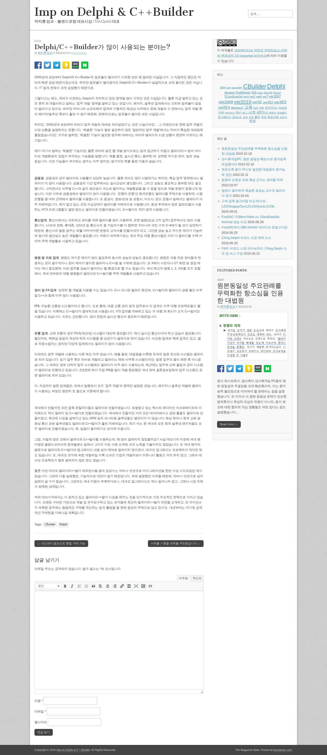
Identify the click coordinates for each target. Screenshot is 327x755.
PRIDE (37, 41)
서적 (252, 112)
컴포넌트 (273, 117)
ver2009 (226, 102)
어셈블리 (282, 112)
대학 (261, 107)
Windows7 (237, 107)
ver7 (265, 96)
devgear (229, 92)
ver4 (246, 96)
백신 (238, 112)
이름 (38, 701)
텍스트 (197, 578)
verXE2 (268, 102)
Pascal (277, 92)
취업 (263, 117)
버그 (245, 112)
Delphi (63, 524)
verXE (257, 102)
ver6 (259, 96)
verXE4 (224, 107)
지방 (251, 117)
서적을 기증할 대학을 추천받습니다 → (176, 543)
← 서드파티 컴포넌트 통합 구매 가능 (61, 543)
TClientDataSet (233, 96)
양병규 (272, 112)
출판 (257, 117)
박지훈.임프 (45, 52)
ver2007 (275, 96)
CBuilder (49, 524)
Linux (260, 92)
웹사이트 (40, 722)
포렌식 (283, 117)
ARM (222, 87)
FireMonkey (243, 92)
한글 (252, 121)
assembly (237, 87)
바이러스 (230, 112)
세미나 (262, 112)
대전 (255, 107)
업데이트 (237, 117)
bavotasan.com (282, 750)
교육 (248, 107)
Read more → (229, 424)
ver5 (252, 96)
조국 (245, 117)
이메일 (40, 711)
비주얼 (183, 578)
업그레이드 (224, 117)
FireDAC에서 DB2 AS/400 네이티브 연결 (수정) (254, 227)
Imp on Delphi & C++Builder (114, 12)
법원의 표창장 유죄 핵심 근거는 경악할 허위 (252, 180)
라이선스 (271, 107)
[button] (48, 586)
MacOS (268, 92)
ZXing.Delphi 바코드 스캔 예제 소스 (246, 237)
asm (228, 87)
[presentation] (48, 586)
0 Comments (79, 52)
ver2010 (242, 101)
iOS (254, 92)
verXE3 (280, 102)
